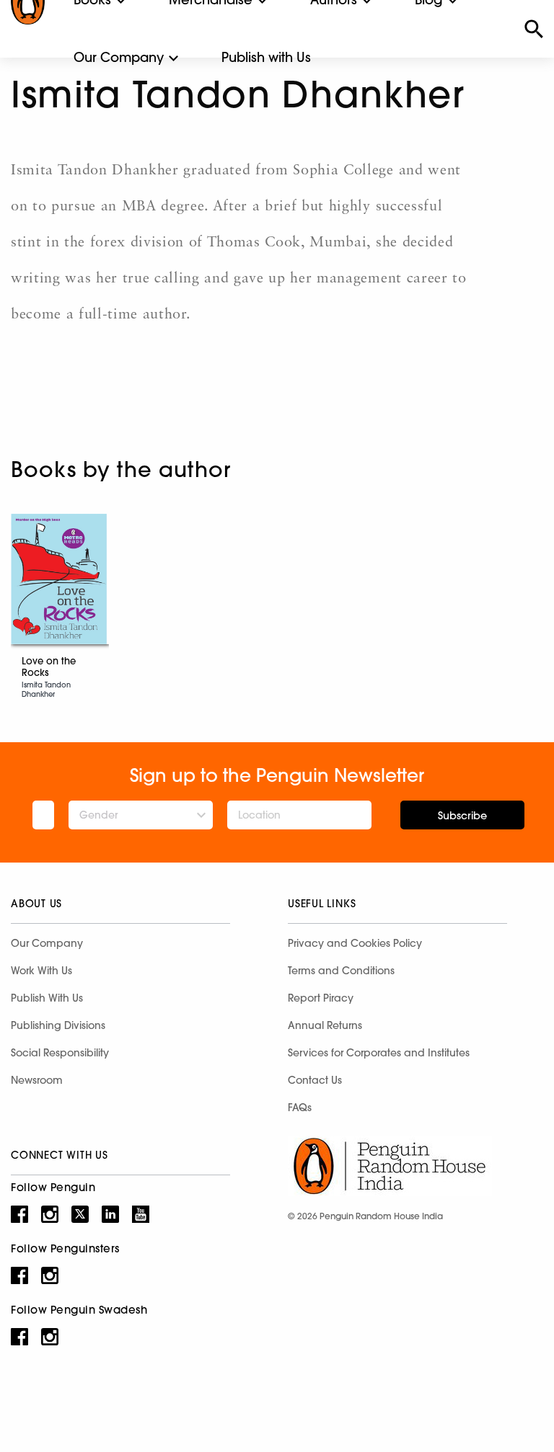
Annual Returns (325, 1025)
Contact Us (315, 1080)
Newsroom (37, 1080)
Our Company (119, 57)
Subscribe (462, 815)
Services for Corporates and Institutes (379, 1052)
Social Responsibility (60, 1052)
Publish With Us (47, 998)
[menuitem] (119, 57)
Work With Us (41, 970)
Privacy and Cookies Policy (355, 943)
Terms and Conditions (341, 970)
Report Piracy (320, 998)
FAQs (300, 1107)
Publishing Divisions (58, 1025)
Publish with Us (266, 57)
